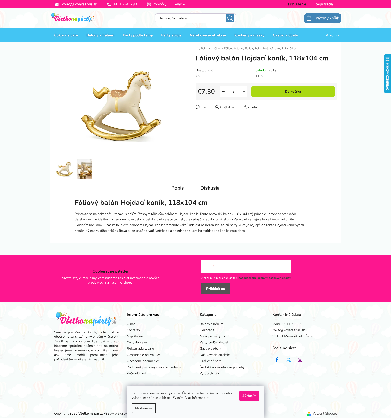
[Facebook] (277, 360)
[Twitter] (288, 360)
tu (208, 397)
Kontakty (133, 330)
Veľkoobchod (136, 373)
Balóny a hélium (212, 324)
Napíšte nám (136, 336)
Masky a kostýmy (212, 336)
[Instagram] (300, 360)
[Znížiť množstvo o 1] (223, 91)
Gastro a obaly (210, 348)
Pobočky (159, 4)
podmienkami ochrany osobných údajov (264, 278)
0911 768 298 (124, 4)
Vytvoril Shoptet (325, 413)
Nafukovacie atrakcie (215, 355)
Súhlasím (249, 396)
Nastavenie (143, 408)
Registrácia (323, 4)
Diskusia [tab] (210, 188)
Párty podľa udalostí (214, 342)
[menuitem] (66, 35)
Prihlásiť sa (215, 288)
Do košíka (293, 91)
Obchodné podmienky (143, 361)
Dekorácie (207, 330)
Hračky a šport (210, 361)
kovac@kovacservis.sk (78, 4)
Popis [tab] (177, 188)
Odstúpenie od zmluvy (143, 355)
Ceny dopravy (137, 342)
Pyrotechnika (209, 373)
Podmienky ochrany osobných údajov (154, 367)
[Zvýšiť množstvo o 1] (244, 91)
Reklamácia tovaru (140, 348)
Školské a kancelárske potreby (222, 367)
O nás (131, 324)
